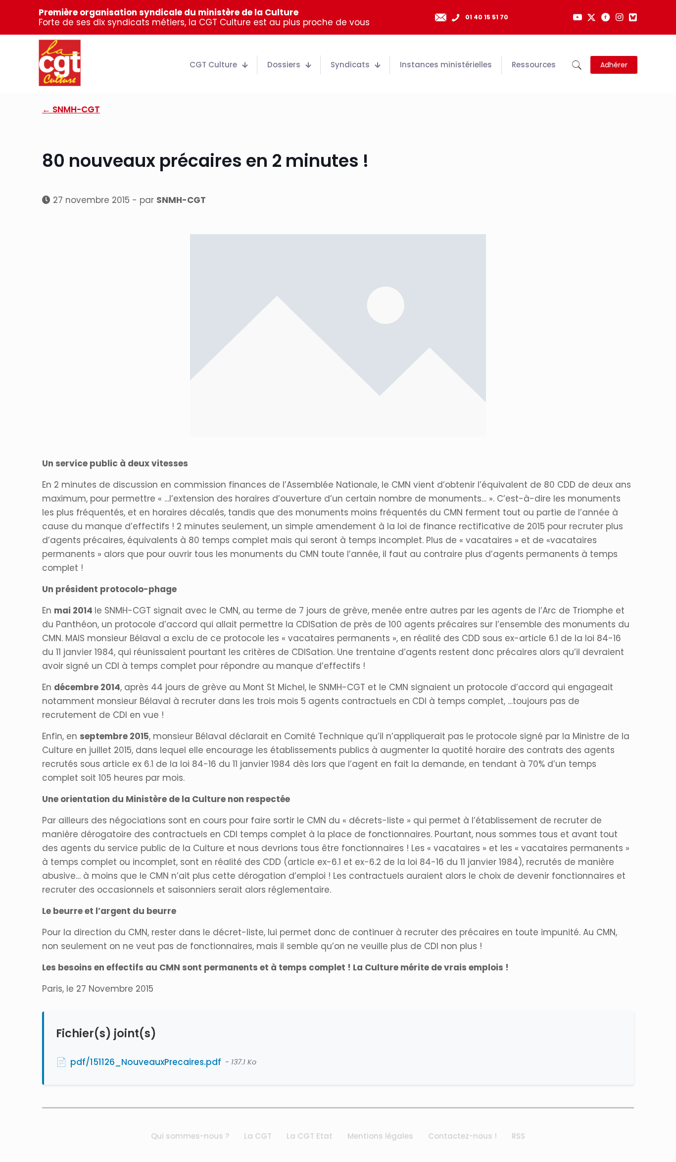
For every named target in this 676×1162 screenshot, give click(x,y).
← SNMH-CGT (71, 109)
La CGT (258, 1136)
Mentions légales (380, 1136)
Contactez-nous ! (462, 1136)
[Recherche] (577, 65)
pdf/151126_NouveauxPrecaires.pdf (145, 1062)
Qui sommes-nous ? (190, 1136)
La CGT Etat (310, 1136)
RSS (518, 1136)
